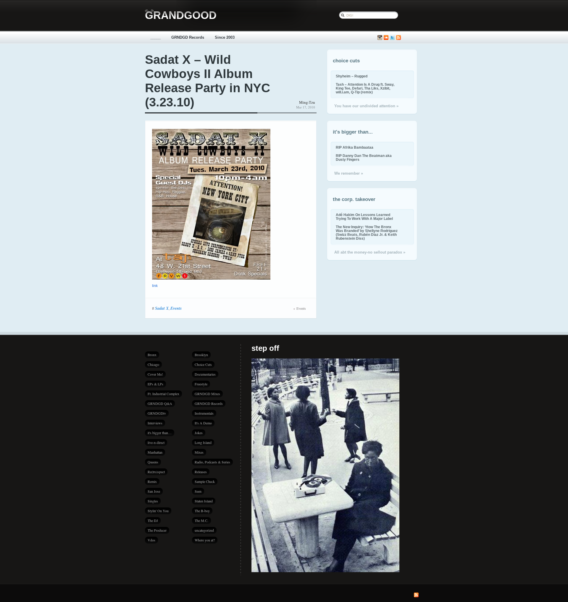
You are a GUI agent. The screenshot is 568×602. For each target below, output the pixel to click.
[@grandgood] (392, 37)
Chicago (153, 364)
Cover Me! (155, 374)
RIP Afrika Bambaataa (354, 147)
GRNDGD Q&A (160, 403)
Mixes (199, 452)
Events (176, 308)
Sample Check (205, 481)
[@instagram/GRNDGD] (379, 37)
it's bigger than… (160, 432)
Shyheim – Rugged (351, 76)
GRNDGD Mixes (207, 393)
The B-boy (202, 510)
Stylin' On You (158, 510)
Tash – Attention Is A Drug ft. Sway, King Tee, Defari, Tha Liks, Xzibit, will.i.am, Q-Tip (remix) (365, 88)
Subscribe (398, 37)
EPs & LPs (155, 384)
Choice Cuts (203, 364)
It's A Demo (203, 423)
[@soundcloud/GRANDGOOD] (386, 37)
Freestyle (201, 384)
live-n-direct (156, 442)
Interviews (155, 423)
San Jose (154, 491)
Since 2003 (225, 37)
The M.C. (201, 520)
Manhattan (155, 452)
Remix (152, 481)
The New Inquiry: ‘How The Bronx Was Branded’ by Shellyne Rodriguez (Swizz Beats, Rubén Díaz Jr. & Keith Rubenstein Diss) (367, 232)
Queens (153, 462)
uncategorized (204, 530)
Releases (201, 471)
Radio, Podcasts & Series (212, 462)
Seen (198, 491)
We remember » (348, 173)
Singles (153, 501)
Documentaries (205, 374)
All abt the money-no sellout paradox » (369, 252)
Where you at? (205, 540)
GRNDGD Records (187, 37)
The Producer (157, 530)
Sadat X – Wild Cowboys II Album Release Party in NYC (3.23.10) (207, 81)
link (155, 286)
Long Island (203, 442)
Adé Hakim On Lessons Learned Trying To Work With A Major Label (364, 216)
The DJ (153, 520)
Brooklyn (201, 354)
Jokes (199, 432)
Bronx (152, 354)
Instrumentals (204, 413)
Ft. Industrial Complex (163, 393)
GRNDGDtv (157, 413)
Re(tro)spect (156, 471)
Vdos (151, 540)
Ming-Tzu (307, 102)
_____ (155, 37)
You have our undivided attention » (366, 106)
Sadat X (162, 308)
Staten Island (204, 501)
